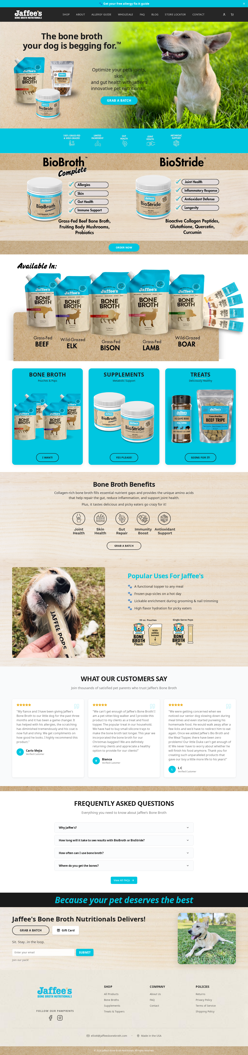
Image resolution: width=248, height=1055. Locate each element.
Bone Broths (111, 1000)
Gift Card (68, 930)
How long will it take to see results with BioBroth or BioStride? (102, 840)
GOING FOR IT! (200, 457)
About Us (155, 994)
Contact (154, 1005)
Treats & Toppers (114, 1011)
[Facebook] (50, 1018)
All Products (111, 994)
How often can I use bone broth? (81, 853)
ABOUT (80, 14)
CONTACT (198, 14)
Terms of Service (206, 1005)
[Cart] (232, 14)
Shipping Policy (205, 1011)
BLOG (154, 14)
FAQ (142, 14)
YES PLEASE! (124, 457)
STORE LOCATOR (175, 14)
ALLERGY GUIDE (101, 14)
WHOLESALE (125, 14)
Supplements (112, 1005)
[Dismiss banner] (244, 3)
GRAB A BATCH (119, 100)
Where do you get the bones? (79, 866)
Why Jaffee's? (68, 828)
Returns (200, 994)
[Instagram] (60, 1018)
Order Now (124, 247)
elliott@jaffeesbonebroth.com (109, 1035)
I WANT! (47, 457)
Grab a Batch (31, 930)
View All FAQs (122, 880)
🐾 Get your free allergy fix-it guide (124, 4)
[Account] (224, 14)
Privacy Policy (204, 1000)
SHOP (66, 14)
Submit (85, 952)
